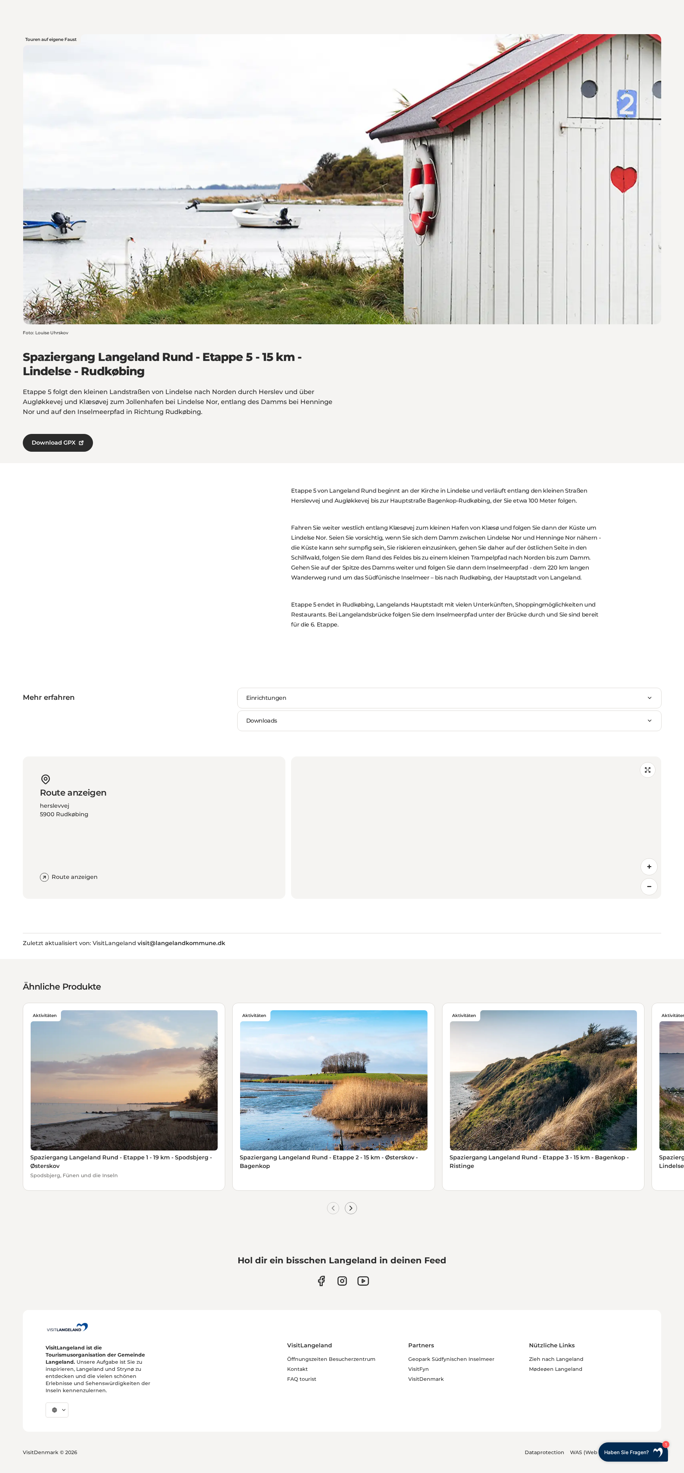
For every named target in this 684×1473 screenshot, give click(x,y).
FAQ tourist (301, 1379)
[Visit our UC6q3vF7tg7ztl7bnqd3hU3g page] (363, 1281)
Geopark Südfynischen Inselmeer (451, 1359)
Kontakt (297, 1369)
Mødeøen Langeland (555, 1369)
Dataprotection (544, 1452)
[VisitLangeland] (67, 1327)
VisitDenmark (426, 1379)
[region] (476, 827)
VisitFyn (418, 1369)
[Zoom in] (649, 866)
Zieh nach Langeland (556, 1359)
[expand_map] (648, 770)
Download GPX (54, 442)
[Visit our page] (321, 1281)
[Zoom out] (649, 886)
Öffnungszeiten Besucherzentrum (331, 1359)
